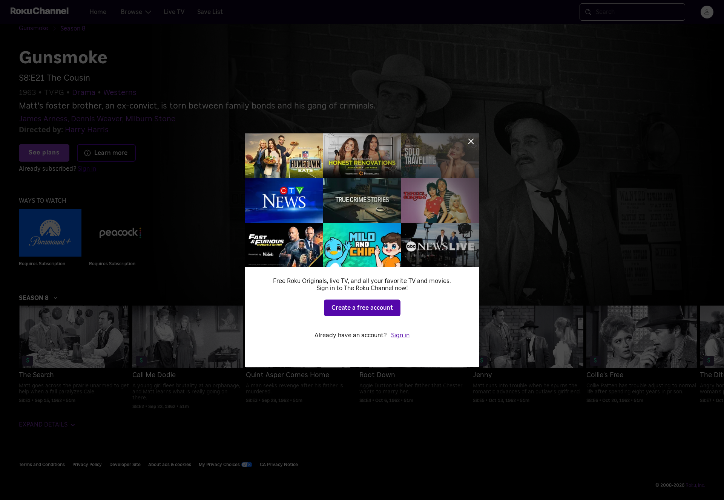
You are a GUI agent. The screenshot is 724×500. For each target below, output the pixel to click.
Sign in (400, 335)
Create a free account (362, 308)
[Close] (471, 141)
